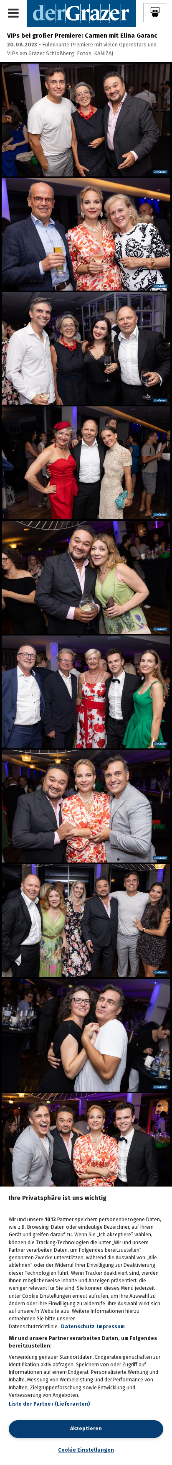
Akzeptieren (86, 1429)
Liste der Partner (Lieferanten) (50, 1404)
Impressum (111, 1327)
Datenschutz (78, 1327)
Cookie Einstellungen (86, 1450)
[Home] (81, 13)
